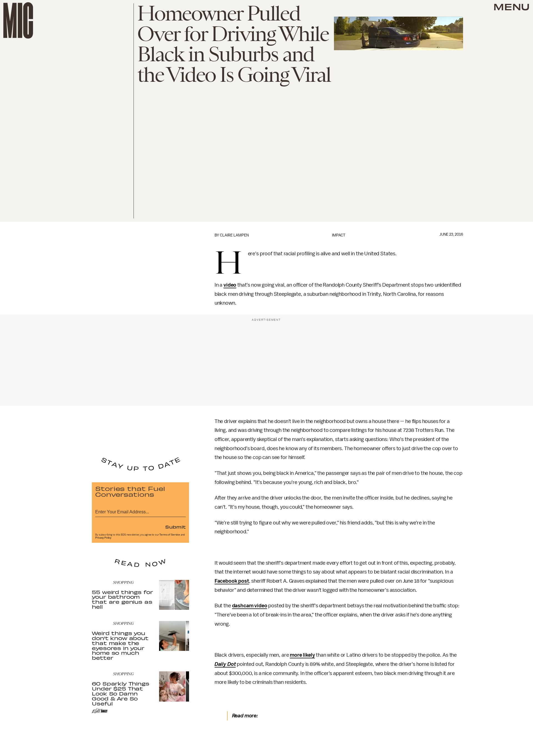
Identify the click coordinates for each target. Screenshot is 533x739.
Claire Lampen (234, 235)
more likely (302, 655)
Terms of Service (169, 534)
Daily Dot (225, 664)
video (229, 285)
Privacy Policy (103, 537)
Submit (175, 526)
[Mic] (18, 20)
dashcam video (249, 605)
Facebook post (232, 581)
